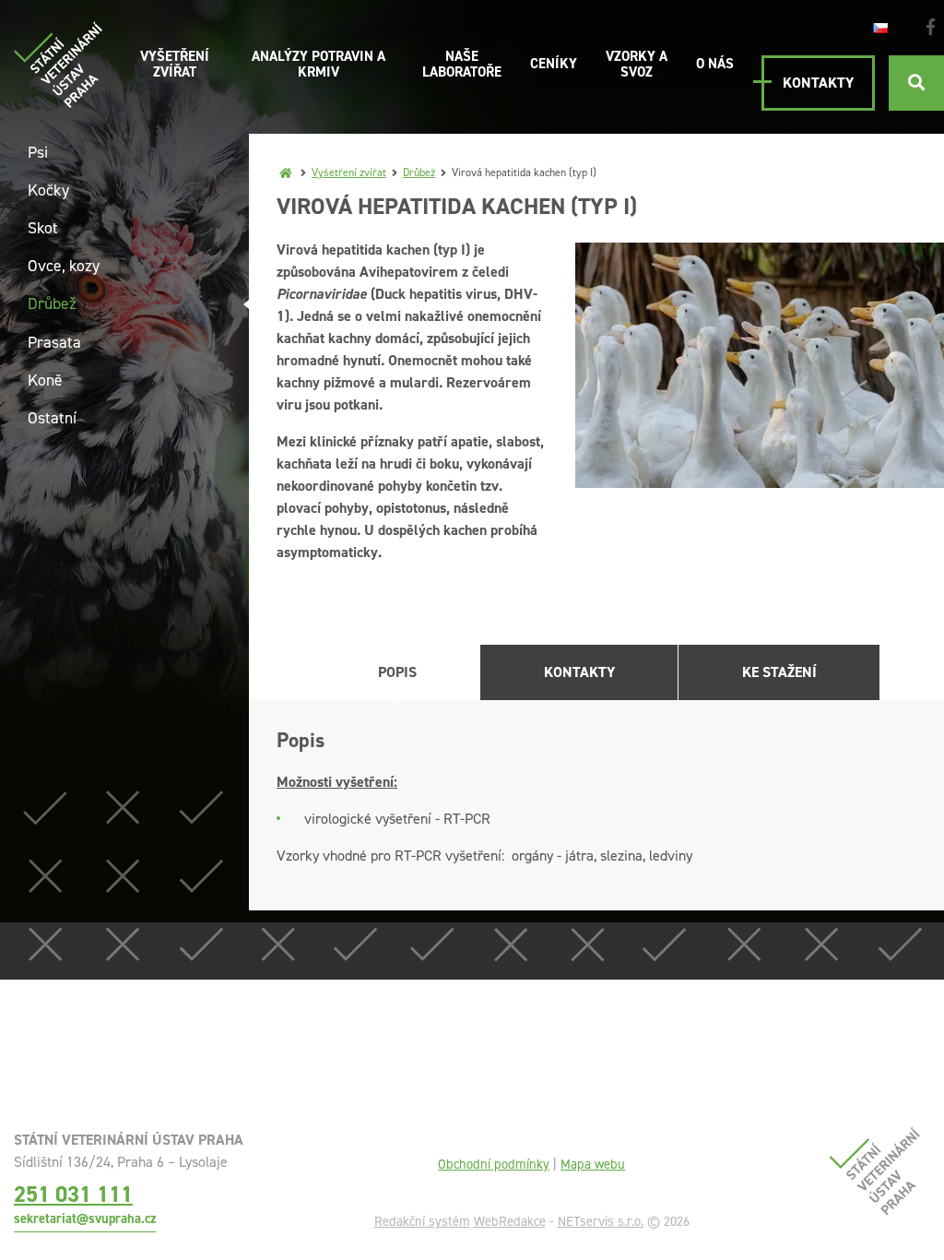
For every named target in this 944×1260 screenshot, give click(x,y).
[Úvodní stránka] (58, 64)
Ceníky (553, 63)
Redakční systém (422, 1221)
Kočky (48, 190)
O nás (715, 63)
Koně (45, 380)
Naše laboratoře (462, 64)
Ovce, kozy (64, 266)
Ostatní (52, 418)
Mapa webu (592, 1164)
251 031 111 (73, 1194)
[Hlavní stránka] (286, 172)
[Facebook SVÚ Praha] (930, 27)
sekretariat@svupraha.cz (85, 1218)
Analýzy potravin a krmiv (318, 64)
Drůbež (419, 172)
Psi (38, 152)
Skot (43, 228)
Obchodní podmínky (493, 1164)
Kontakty (818, 82)
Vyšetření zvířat (174, 64)
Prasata (54, 342)
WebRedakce (510, 1221)
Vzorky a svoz (636, 64)
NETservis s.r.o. (600, 1221)
